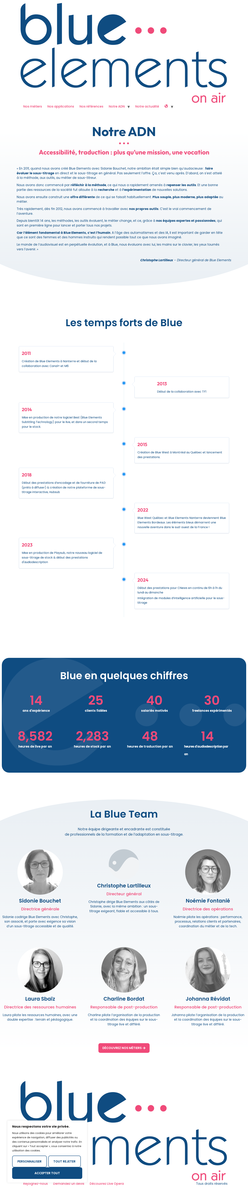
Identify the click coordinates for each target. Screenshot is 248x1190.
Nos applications (60, 106)
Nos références (91, 106)
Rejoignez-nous (35, 1183)
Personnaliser (29, 1161)
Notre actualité (147, 106)
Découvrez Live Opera (107, 1183)
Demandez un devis (68, 1183)
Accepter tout (47, 1173)
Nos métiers (32, 106)
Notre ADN (117, 106)
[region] (47, 1152)
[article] (40, 922)
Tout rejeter (64, 1161)
